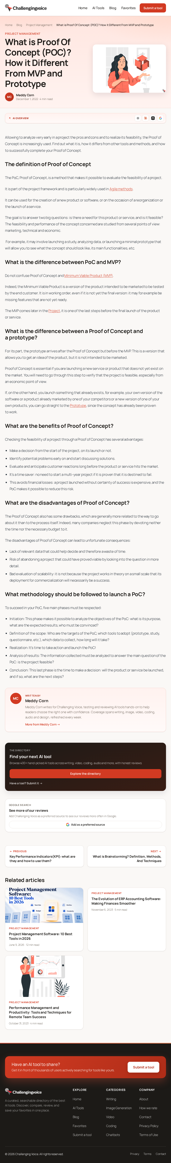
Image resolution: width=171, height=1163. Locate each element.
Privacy (134, 1154)
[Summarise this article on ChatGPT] (138, 118)
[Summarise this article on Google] (160, 118)
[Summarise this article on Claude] (145, 118)
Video (110, 1117)
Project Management (39, 25)
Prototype (78, 405)
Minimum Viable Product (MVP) (88, 275)
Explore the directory (85, 774)
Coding (111, 1126)
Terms (147, 1154)
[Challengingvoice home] (26, 8)
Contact (145, 1117)
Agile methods (121, 188)
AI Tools (78, 1108)
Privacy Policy (148, 1126)
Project (54, 310)
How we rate (148, 1108)
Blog (19, 25)
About (143, 1099)
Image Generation (119, 1108)
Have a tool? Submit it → (26, 783)
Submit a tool (152, 8)
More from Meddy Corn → (42, 724)
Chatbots (113, 1135)
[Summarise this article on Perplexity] (153, 118)
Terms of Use (148, 1135)
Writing (111, 1099)
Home (9, 25)
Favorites (79, 1126)
